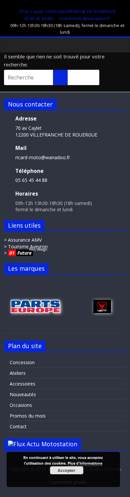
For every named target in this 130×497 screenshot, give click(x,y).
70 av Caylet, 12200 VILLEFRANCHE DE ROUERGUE (67, 11)
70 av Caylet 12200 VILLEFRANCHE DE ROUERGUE (56, 131)
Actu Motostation (52, 444)
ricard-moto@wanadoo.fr (84, 18)
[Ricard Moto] (11, 45)
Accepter (66, 470)
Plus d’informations (85, 463)
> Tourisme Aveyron (26, 246)
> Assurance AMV (23, 240)
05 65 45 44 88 (38, 18)
